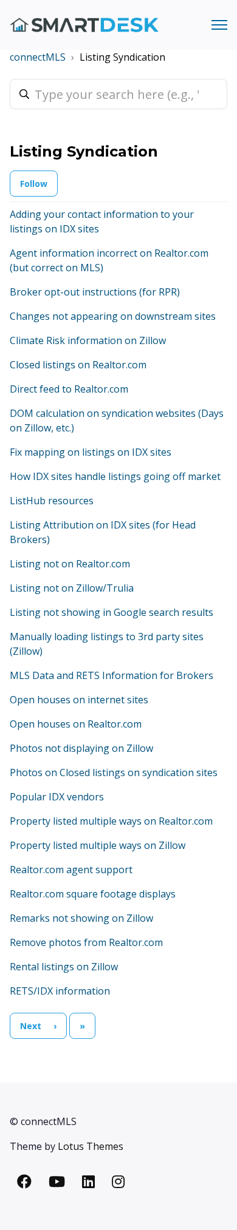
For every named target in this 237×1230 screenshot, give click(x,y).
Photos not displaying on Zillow (81, 748)
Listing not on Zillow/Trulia (72, 588)
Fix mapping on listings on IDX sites (90, 452)
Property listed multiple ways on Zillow (97, 845)
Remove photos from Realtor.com (86, 942)
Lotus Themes (90, 1146)
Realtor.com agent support (71, 869)
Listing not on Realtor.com (70, 563)
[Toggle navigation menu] (219, 25)
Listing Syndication (122, 57)
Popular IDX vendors (57, 796)
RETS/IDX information (60, 991)
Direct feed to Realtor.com (69, 389)
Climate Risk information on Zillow (88, 340)
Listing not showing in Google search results (111, 612)
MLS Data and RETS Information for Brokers (111, 675)
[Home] (84, 25)
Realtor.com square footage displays (93, 894)
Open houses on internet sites (79, 699)
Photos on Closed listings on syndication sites (114, 772)
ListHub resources (52, 500)
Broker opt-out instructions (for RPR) (95, 292)
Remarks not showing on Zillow (81, 918)
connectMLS (38, 57)
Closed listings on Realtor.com (78, 364)
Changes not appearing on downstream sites (113, 316)
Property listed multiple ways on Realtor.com (111, 821)
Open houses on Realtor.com (76, 724)
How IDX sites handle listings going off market (115, 476)
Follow (33, 183)
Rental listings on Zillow (64, 966)
